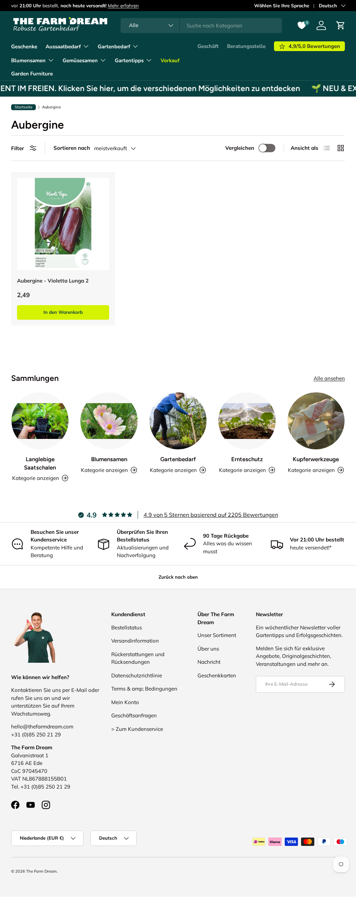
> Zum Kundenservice (137, 729)
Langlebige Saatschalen (40, 463)
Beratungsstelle (246, 46)
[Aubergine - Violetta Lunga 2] (63, 224)
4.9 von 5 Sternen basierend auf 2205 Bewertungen (211, 514)
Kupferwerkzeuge (316, 459)
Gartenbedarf (178, 459)
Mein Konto (125, 702)
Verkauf (170, 60)
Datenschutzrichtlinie (136, 675)
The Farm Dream (41, 871)
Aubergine (51, 107)
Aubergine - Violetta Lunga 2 (53, 280)
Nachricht (208, 662)
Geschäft (208, 46)
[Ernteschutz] (246, 420)
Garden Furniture (32, 73)
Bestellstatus (126, 627)
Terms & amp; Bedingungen (144, 688)
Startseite (23, 107)
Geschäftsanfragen (134, 715)
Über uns (208, 648)
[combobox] (201, 25)
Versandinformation (135, 640)
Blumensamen (109, 459)
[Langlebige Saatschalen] (39, 420)
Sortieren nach (72, 148)
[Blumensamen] (108, 420)
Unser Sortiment (216, 635)
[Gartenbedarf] (178, 420)
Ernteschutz (247, 459)
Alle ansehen (329, 378)
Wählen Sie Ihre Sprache (281, 5)
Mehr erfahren (123, 5)
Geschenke (24, 46)
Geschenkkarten (216, 675)
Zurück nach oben (178, 577)
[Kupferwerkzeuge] (316, 420)
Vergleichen (239, 148)
